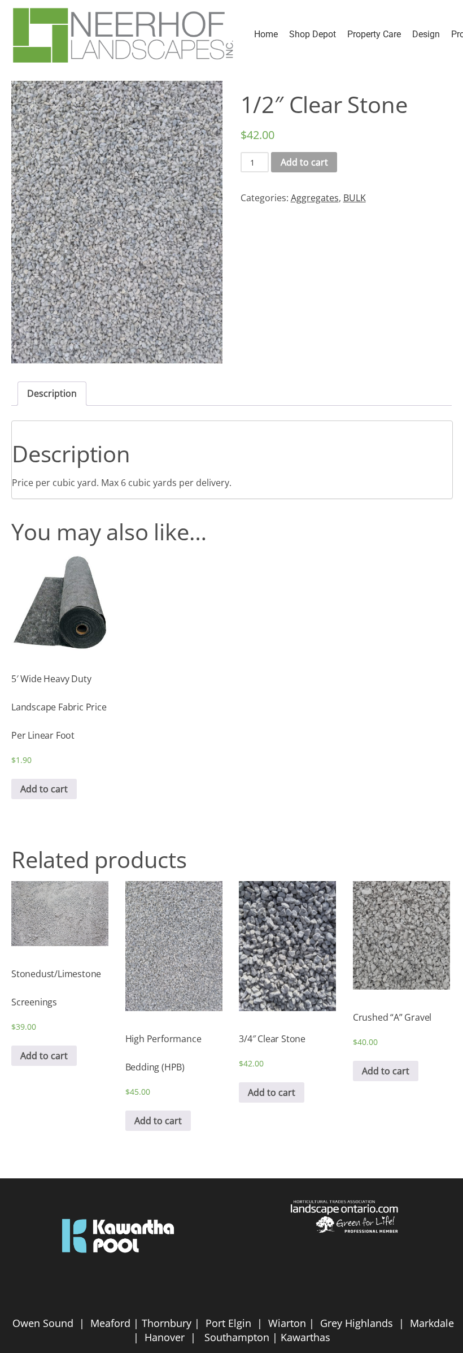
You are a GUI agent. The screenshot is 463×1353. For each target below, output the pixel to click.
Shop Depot (312, 34)
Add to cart (304, 162)
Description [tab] (52, 393)
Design (426, 34)
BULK (354, 198)
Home (266, 34)
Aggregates (315, 198)
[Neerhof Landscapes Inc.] (124, 35)
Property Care (374, 34)
